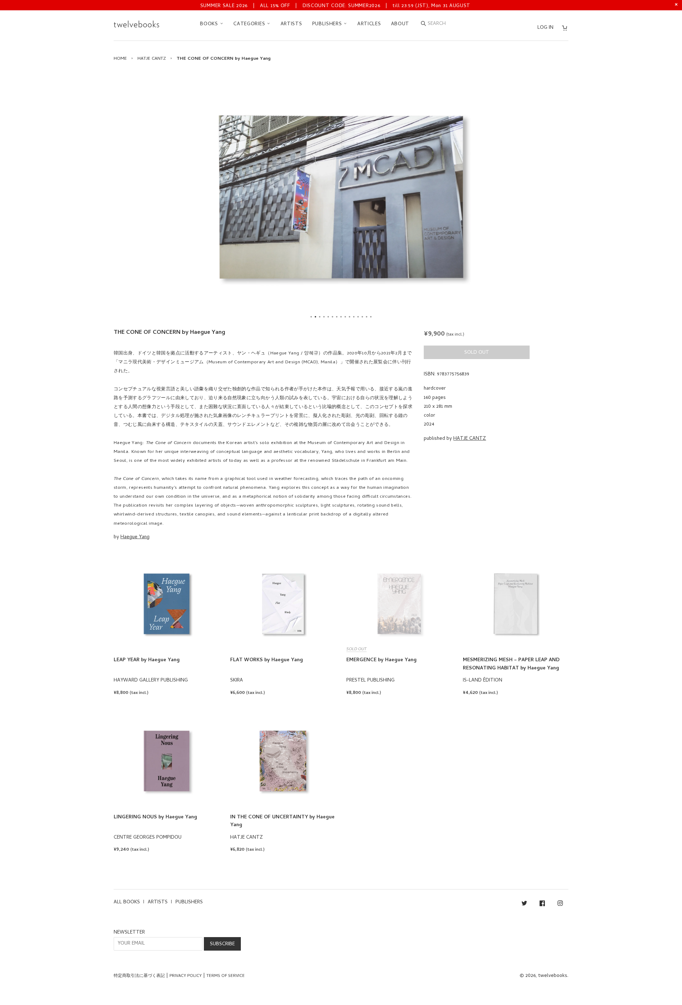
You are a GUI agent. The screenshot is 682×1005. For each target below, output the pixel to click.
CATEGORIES (250, 24)
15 (371, 316)
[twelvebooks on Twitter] (524, 904)
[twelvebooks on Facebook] (542, 904)
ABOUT (400, 24)
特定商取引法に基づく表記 (139, 976)
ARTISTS (291, 24)
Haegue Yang (135, 537)
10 (349, 316)
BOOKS (210, 24)
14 (366, 316)
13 (362, 316)
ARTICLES (369, 24)
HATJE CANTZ (151, 59)
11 (353, 316)
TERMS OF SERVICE (225, 976)
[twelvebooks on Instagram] (560, 904)
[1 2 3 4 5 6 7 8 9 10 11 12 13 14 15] (341, 197)
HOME (120, 59)
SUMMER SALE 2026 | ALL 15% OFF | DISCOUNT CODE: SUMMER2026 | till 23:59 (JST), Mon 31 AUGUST (335, 6)
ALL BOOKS (127, 902)
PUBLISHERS (328, 24)
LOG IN (545, 28)
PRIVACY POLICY (185, 976)
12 (358, 316)
